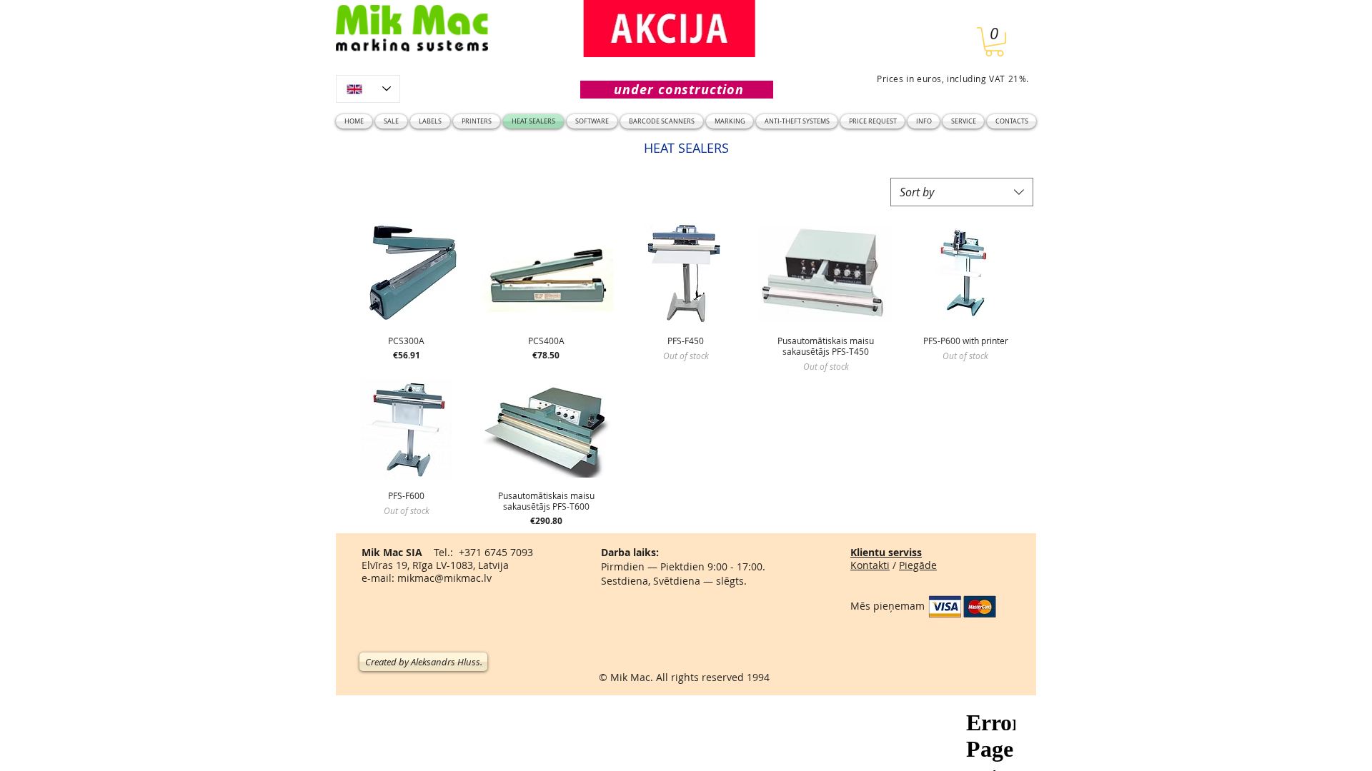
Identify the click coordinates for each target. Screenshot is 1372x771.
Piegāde (918, 565)
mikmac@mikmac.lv (444, 578)
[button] (994, 41)
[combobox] (961, 192)
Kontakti (870, 565)
